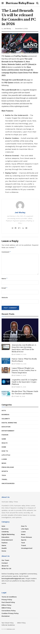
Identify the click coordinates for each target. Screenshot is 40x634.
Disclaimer (6, 616)
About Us (5, 566)
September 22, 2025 (11, 339)
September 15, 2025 (19, 387)
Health (4, 443)
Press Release (8, 467)
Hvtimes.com (11, 629)
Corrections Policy (9, 610)
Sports (5, 471)
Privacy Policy (7, 599)
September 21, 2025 (19, 375)
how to (5, 451)
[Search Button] (37, 3)
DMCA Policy (6, 608)
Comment (6, 252)
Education (6, 427)
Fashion (5, 435)
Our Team (5, 560)
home (4, 447)
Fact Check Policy (8, 602)
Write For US (6, 568)
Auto (4, 410)
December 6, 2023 (21, 28)
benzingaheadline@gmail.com (13, 578)
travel (4, 479)
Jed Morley (7, 28)
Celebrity (6, 418)
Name (4, 278)
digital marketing (9, 423)
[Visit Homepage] (20, 3)
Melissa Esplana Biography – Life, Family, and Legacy (18, 335)
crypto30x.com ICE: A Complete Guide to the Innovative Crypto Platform (24, 382)
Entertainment (8, 431)
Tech (4, 475)
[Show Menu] (3, 3)
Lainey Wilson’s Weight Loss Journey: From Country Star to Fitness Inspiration (24, 370)
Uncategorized (8, 483)
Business (5, 414)
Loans (4, 459)
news (4, 463)
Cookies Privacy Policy (10, 613)
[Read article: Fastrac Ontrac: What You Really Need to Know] (6, 361)
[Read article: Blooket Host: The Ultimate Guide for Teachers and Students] (6, 393)
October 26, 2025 (19, 396)
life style (6, 455)
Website (5, 297)
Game (4, 439)
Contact (5, 563)
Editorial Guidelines (8, 625)
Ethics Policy (6, 605)
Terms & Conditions (9, 597)
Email (4, 288)
